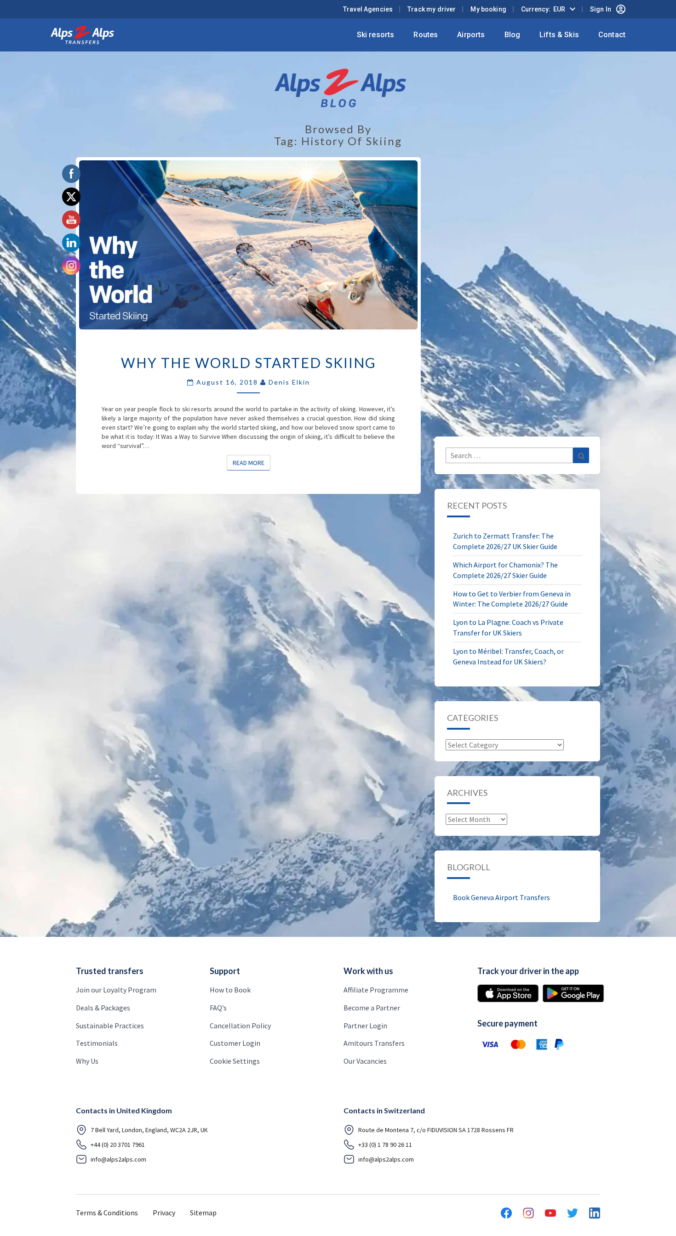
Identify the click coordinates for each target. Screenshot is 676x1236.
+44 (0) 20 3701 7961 (118, 1144)
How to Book (230, 989)
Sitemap (203, 1212)
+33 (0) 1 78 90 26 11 (385, 1144)
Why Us (87, 1061)
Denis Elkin (289, 382)
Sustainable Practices (110, 1025)
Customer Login (235, 1043)
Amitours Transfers (374, 1043)
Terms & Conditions (107, 1212)
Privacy (164, 1212)
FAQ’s (218, 1007)
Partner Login (365, 1025)
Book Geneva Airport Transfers (501, 897)
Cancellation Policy (240, 1025)
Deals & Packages (103, 1007)
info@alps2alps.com (118, 1159)
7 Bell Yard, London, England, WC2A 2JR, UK (149, 1130)
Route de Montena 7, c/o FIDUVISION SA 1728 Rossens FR (436, 1130)
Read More (251, 462)
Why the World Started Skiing (248, 362)
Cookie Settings (235, 1061)
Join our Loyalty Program (116, 989)
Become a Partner (372, 1007)
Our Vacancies (365, 1061)
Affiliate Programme (376, 989)
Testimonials (97, 1043)
